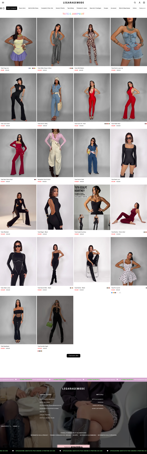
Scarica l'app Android (97, 408)
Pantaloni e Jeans (82, 8)
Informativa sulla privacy (39, 435)
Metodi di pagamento (97, 399)
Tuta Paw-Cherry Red (6, 179)
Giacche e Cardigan (95, 8)
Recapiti (75, 435)
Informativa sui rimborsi (88, 435)
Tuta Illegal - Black (43, 232)
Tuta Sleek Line (115, 179)
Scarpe (106, 8)
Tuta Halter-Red (115, 123)
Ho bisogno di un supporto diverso (49, 408)
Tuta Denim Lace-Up (117, 68)
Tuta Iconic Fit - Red (80, 123)
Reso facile (43, 411)
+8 (119, 292)
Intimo (134, 8)
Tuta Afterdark (5, 232)
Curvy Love (142, 8)
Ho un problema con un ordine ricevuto (50, 405)
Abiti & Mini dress (33, 8)
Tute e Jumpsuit (11, 8)
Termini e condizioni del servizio (60, 435)
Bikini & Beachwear (124, 8)
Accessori (113, 8)
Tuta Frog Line (5, 68)
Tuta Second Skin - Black (44, 288)
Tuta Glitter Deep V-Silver (45, 68)
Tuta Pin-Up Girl (115, 288)
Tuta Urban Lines (5, 288)
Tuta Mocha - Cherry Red (118, 232)
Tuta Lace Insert (5, 123)
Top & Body (70, 8)
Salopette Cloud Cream (44, 179)
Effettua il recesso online (47, 418)
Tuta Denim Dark (79, 179)
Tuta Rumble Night (43, 346)
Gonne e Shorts (60, 8)
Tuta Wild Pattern (79, 68)
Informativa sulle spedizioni (107, 435)
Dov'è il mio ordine (45, 402)
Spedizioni (100, 402)
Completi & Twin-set (47, 8)
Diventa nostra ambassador (47, 399)
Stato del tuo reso (45, 414)
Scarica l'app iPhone (98, 405)
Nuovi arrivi (22, 8)
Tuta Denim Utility (43, 123)
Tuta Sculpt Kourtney (80, 232)
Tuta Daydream (5, 346)
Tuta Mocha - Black (80, 288)
